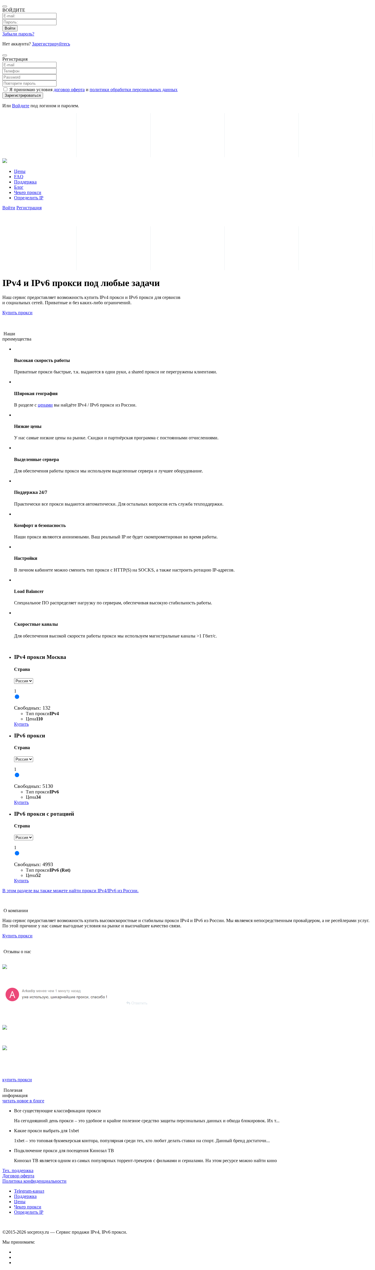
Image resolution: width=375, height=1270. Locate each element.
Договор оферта (18, 1175)
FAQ (18, 176)
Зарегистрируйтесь (51, 43)
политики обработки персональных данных (134, 89)
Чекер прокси (27, 192)
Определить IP (28, 197)
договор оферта (69, 89)
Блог (18, 187)
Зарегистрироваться (23, 95)
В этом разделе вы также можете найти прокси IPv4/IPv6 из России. (70, 890)
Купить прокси (17, 312)
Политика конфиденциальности (34, 1181)
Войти (10, 28)
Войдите (20, 105)
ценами (45, 404)
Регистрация (29, 207)
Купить (21, 724)
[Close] (4, 55)
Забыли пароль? (18, 33)
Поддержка (25, 181)
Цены (19, 171)
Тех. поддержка (17, 1170)
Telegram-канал (29, 1191)
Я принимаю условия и (93, 89)
